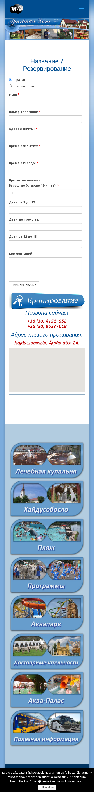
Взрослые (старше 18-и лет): (34, 185)
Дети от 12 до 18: (23, 236)
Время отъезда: (23, 163)
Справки (18, 80)
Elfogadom (47, 787)
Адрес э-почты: (23, 129)
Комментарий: (21, 253)
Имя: (14, 95)
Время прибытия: (25, 146)
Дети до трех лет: (24, 219)
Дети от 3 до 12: (22, 202)
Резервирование (24, 86)
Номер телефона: (24, 112)
